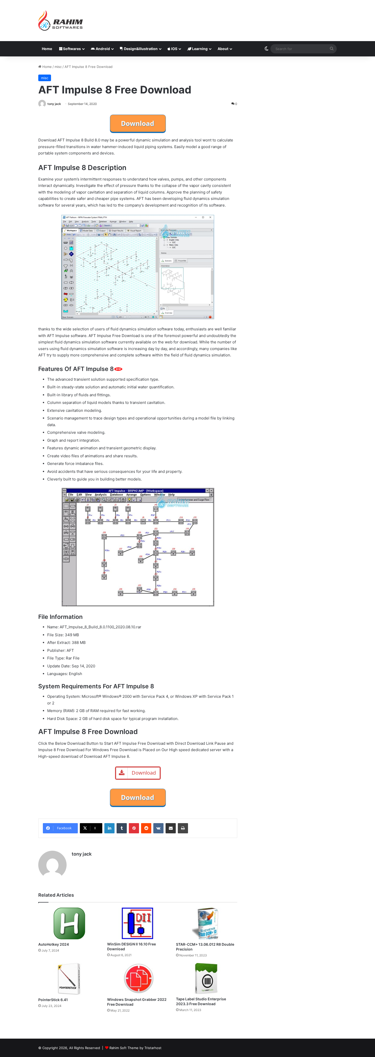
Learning (199, 48)
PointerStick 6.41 (53, 1000)
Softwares (71, 48)
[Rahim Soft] (60, 20)
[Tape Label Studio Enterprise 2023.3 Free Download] (206, 978)
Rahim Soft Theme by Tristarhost (135, 1048)
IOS (173, 48)
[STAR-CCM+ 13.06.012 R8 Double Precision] (206, 923)
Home (47, 48)
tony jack (54, 104)
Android (102, 48)
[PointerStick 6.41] (68, 979)
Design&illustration (140, 48)
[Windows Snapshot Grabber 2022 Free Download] (137, 979)
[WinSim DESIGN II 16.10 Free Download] (137, 923)
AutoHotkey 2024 (53, 944)
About (223, 48)
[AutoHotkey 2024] (68, 923)
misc (58, 67)
